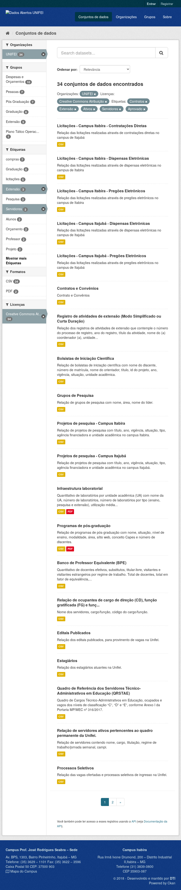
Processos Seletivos (75, 768)
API (134, 821)
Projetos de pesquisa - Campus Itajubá (91, 455)
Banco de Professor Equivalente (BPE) (91, 562)
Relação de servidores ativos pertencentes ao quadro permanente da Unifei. (105, 733)
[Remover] (95, 94)
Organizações (126, 16)
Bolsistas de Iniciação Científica (85, 358)
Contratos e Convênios (78, 288)
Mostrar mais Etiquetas (16, 260)
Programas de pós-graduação (84, 525)
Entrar (151, 3)
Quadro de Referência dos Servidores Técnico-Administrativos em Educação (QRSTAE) (99, 690)
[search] (161, 52)
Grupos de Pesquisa (75, 395)
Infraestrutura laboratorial (80, 488)
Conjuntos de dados (93, 16)
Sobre (167, 16)
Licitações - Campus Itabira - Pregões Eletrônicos (101, 190)
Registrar (167, 3)
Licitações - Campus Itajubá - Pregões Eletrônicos (101, 255)
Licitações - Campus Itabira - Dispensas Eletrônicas (103, 158)
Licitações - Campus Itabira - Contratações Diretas (102, 125)
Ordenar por (66, 69)
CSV (61, 144)
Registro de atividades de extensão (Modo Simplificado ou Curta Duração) (109, 318)
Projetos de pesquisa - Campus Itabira (91, 423)
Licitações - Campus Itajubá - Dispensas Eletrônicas (103, 223)
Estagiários (67, 660)
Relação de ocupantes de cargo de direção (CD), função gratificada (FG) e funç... (107, 602)
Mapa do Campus (23, 871)
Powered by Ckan (162, 883)
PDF (70, 511)
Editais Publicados (73, 632)
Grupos (149, 16)
